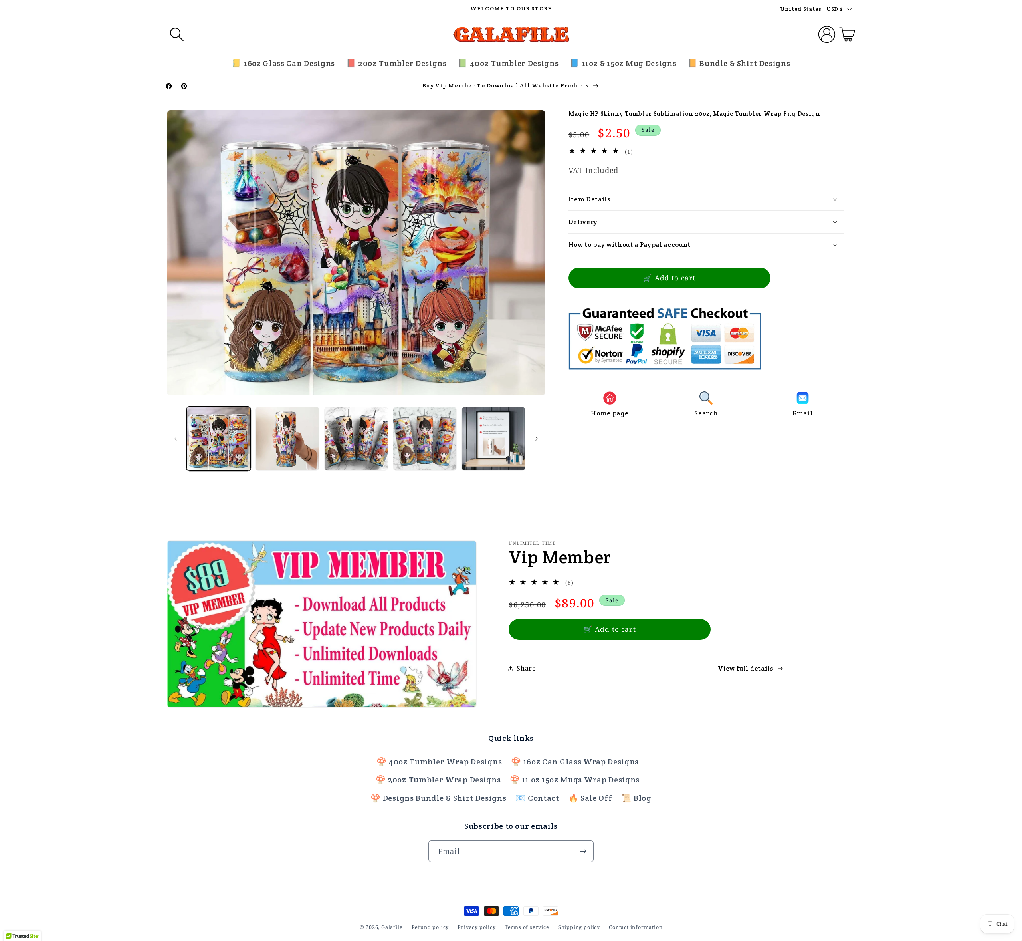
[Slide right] (536, 439)
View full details (745, 668)
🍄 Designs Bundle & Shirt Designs (438, 798)
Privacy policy (476, 927)
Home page (609, 413)
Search (706, 413)
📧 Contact (537, 798)
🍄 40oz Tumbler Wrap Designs (439, 761)
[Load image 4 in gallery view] (425, 439)
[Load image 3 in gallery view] (356, 439)
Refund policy (430, 927)
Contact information (635, 927)
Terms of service (527, 927)
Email (802, 413)
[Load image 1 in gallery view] (218, 439)
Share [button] (526, 668)
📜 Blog (636, 798)
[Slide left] (175, 439)
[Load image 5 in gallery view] (493, 439)
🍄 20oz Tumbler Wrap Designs (438, 779)
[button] (177, 34)
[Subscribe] (583, 851)
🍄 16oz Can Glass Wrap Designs (575, 761)
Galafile (391, 927)
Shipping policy (579, 927)
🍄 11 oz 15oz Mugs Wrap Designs (575, 779)
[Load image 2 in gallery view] (287, 439)
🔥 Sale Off (590, 798)
